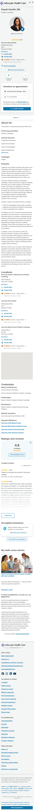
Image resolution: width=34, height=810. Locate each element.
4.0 (9, 470)
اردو (9, 792)
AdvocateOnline (6, 721)
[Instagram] (6, 674)
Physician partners (7, 731)
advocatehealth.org (8, 669)
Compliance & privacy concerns (12, 662)
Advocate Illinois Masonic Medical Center (14, 426)
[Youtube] (14, 674)
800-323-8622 (22, 102)
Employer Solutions (8, 737)
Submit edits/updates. (22, 634)
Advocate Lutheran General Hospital (12, 429)
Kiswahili (26, 790)
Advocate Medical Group (9, 752)
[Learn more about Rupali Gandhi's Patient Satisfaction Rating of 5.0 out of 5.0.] (5, 481)
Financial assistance (8, 702)
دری (20, 786)
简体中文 (16, 786)
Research (4, 734)
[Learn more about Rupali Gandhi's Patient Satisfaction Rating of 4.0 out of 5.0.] (5, 470)
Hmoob (15, 788)
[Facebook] (2, 674)
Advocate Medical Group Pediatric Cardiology (15, 327)
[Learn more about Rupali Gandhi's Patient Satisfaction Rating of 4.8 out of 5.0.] (15, 39)
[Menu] (32, 2)
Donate (3, 766)
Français (24, 786)
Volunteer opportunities (9, 762)
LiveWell (4, 682)
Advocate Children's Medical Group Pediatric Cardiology (15, 275)
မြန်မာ (11, 786)
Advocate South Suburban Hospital (12, 432)
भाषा (11, 788)
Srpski (21, 790)
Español (3, 786)
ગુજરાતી (28, 786)
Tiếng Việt (14, 792)
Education (4, 727)
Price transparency (7, 695)
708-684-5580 (8, 54)
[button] (22, 29)
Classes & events (7, 689)
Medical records (6, 705)
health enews (6, 686)
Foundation (5, 759)
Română (10, 790)
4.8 (20, 39)
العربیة (7, 786)
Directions (4, 51)
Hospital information (8, 709)
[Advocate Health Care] (13, 3)
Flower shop (5, 712)
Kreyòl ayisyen (5, 788)
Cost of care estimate (8, 699)
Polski (5, 790)
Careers (4, 724)
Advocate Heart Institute (8, 42)
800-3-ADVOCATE (7, 656)
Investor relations (7, 740)
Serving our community (9, 769)
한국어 (26, 788)
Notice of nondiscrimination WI (21, 804)
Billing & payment (7, 692)
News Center (5, 756)
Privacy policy (4, 802)
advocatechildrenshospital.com (12, 666)
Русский (16, 790)
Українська (5, 792)
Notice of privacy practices (16, 802)
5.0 (9, 481)
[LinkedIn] (10, 674)
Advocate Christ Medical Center (11, 423)
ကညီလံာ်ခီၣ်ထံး (21, 788)
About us (4, 749)
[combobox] (17, 96)
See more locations (10, 66)
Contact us (5, 659)
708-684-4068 (8, 56)
